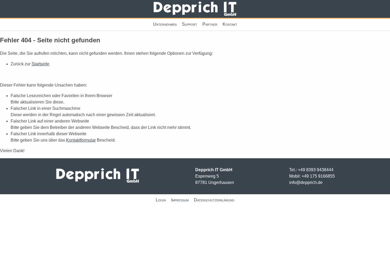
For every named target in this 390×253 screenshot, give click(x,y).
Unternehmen (165, 24)
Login (161, 200)
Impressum (180, 200)
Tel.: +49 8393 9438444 (311, 170)
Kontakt (230, 24)
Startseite (40, 64)
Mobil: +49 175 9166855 (312, 176)
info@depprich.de (306, 182)
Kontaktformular (81, 140)
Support (189, 24)
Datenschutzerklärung (214, 200)
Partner (209, 24)
